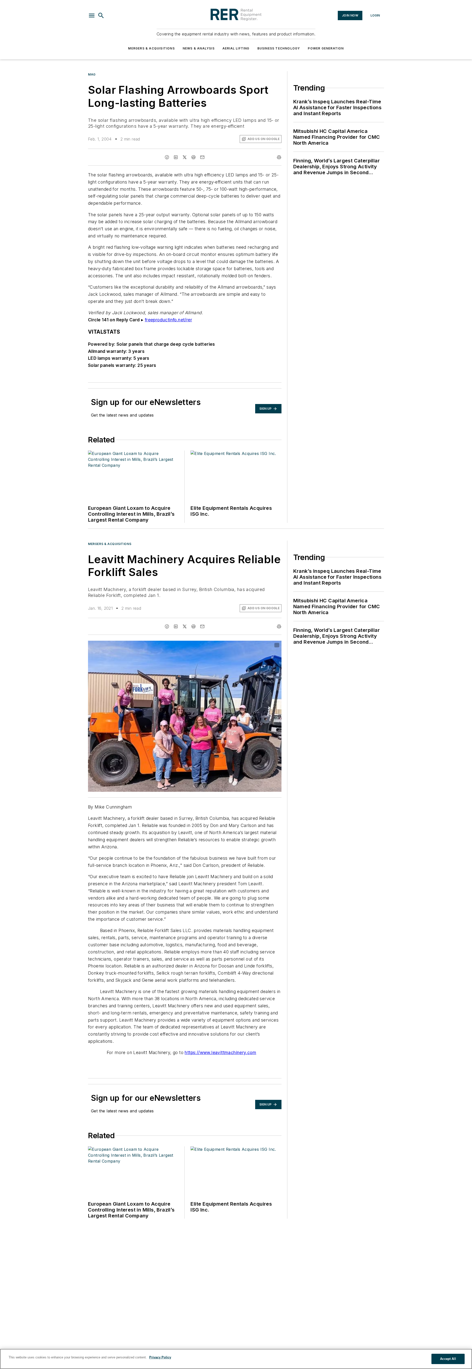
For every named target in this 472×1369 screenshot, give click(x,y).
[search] (101, 15)
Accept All (448, 1359)
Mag (92, 74)
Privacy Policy (160, 1357)
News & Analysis (199, 48)
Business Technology (278, 48)
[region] (236, 1359)
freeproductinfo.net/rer (168, 319)
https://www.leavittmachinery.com (220, 1052)
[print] (279, 157)
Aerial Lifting (236, 48)
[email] (202, 157)
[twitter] (184, 157)
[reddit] (193, 157)
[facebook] (166, 157)
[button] (91, 15)
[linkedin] (175, 157)
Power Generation (326, 48)
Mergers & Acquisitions (151, 48)
